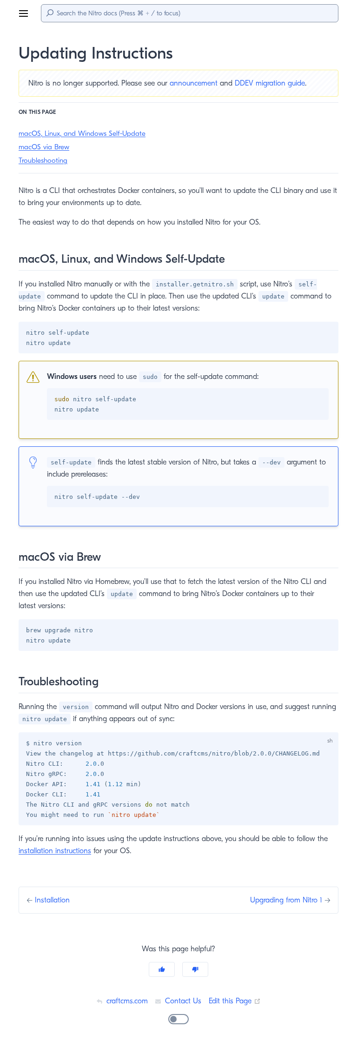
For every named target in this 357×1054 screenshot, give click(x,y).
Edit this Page (235, 1001)
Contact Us (182, 1001)
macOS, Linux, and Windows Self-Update (82, 133)
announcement (194, 83)
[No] (195, 969)
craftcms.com (126, 1001)
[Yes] (162, 969)
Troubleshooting (43, 160)
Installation (52, 900)
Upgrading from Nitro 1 (287, 900)
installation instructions (55, 851)
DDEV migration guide (270, 83)
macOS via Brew (44, 147)
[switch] (178, 1019)
